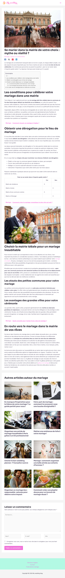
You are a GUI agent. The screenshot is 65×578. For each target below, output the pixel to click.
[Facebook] (5, 59)
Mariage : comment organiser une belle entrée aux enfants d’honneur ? (46, 463)
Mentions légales (32, 562)
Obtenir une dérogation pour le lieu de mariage (19, 80)
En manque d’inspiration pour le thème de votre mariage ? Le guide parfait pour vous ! (17, 404)
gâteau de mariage (43, 363)
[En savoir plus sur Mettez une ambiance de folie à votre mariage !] (47, 420)
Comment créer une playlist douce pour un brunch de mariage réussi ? (45, 492)
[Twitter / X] (9, 59)
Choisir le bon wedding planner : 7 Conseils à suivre (16, 462)
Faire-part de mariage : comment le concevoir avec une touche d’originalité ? (45, 404)
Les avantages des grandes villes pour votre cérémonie (22, 85)
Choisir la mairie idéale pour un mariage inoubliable (20, 82)
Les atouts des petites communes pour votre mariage (21, 83)
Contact (32, 565)
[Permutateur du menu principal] (60, 3)
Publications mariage (32, 567)
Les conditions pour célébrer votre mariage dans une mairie (22, 78)
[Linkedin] (16, 59)
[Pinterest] (13, 59)
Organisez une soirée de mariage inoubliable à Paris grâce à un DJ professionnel (16, 433)
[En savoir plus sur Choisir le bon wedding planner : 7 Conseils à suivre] (17, 449)
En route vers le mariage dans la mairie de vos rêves (21, 87)
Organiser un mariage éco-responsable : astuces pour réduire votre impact (16, 492)
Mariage (6, 56)
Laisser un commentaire (17, 56)
